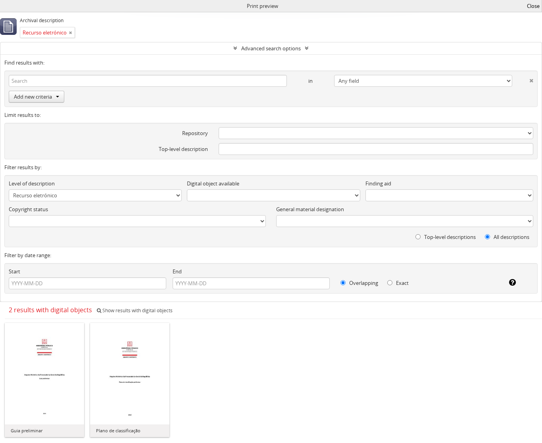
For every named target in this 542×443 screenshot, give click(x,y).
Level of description (32, 183)
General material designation (310, 209)
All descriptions (510, 237)
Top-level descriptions (449, 237)
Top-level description (183, 149)
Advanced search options (271, 48)
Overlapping (363, 282)
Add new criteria (33, 96)
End (177, 271)
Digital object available (213, 183)
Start (14, 271)
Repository (195, 133)
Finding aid (378, 183)
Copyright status (28, 209)
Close (533, 6)
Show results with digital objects (137, 310)
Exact (402, 282)
